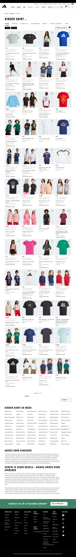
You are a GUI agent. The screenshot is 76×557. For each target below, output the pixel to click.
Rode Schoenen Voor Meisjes (54, 420)
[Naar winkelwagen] (72, 7)
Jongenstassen (20, 423)
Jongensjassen (8, 429)
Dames (19, 7)
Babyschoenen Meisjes (42, 435)
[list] (38, 23)
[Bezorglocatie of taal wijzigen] (72, 4)
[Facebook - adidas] (66, 515)
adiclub (64, 4)
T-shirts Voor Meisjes (53, 435)
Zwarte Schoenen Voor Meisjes (65, 420)
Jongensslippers (9, 444)
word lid (60, 4)
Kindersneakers (31, 441)
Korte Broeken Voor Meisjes (55, 414)
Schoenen (30, 7)
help (40, 4)
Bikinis (63, 438)
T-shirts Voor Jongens (19, 420)
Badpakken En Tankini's (65, 426)
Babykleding (8, 411)
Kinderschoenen (31, 435)
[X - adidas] (66, 523)
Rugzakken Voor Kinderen (31, 432)
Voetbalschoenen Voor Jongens (20, 432)
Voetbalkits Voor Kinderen (43, 423)
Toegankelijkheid (58, 553)
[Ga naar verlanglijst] (69, 7)
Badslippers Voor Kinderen (31, 438)
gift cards (55, 4)
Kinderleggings (31, 429)
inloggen (69, 4)
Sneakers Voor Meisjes (53, 426)
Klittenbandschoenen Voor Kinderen (32, 423)
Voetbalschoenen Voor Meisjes (65, 411)
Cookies (34, 553)
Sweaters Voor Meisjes (53, 432)
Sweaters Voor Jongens (19, 417)
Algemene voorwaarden (48, 553)
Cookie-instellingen (18, 553)
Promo (43, 7)
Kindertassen (42, 417)
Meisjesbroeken (43, 438)
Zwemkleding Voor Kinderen (43, 432)
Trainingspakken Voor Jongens (20, 426)
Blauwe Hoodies (65, 444)
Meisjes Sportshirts (55, 429)
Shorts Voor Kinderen (30, 426)
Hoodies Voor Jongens (8, 426)
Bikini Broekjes (65, 435)
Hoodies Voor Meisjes (42, 441)
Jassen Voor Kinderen (30, 420)
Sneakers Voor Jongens (19, 411)
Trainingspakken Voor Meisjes (54, 441)
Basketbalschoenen (66, 432)
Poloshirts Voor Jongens (9, 438)
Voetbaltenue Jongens (19, 429)
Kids (24, 7)
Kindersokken (31, 444)
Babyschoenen (8, 414)
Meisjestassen (53, 438)
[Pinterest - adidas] (66, 528)
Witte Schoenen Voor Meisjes (65, 417)
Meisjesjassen (42, 444)
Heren (13, 7)
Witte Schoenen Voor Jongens (20, 438)
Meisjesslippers (54, 423)
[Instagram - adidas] (66, 519)
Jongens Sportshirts (19, 414)
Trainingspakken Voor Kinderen (43, 420)
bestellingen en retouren (47, 4)
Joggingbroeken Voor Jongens (9, 432)
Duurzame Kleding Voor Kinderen (32, 411)
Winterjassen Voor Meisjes (66, 414)
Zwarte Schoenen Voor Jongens (20, 441)
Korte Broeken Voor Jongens (10, 435)
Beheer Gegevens (27, 553)
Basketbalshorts (65, 429)
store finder (36, 4)
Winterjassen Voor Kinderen (43, 429)
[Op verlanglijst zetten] (19, 33)
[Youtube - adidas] (66, 536)
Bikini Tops (64, 441)
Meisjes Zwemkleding (64, 423)
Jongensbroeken (9, 423)
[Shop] (4, 6)
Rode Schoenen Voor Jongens (9, 441)
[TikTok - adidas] (66, 532)
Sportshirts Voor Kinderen (43, 411)
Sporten (37, 7)
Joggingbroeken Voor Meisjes (54, 411)
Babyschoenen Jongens (8, 420)
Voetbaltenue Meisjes (53, 444)
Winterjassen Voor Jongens (20, 435)
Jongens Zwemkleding (19, 444)
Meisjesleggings (54, 417)
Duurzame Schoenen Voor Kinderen (31, 414)
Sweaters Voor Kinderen (42, 414)
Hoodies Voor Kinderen (30, 417)
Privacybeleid (39, 553)
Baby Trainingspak (9, 417)
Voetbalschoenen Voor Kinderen (43, 426)
